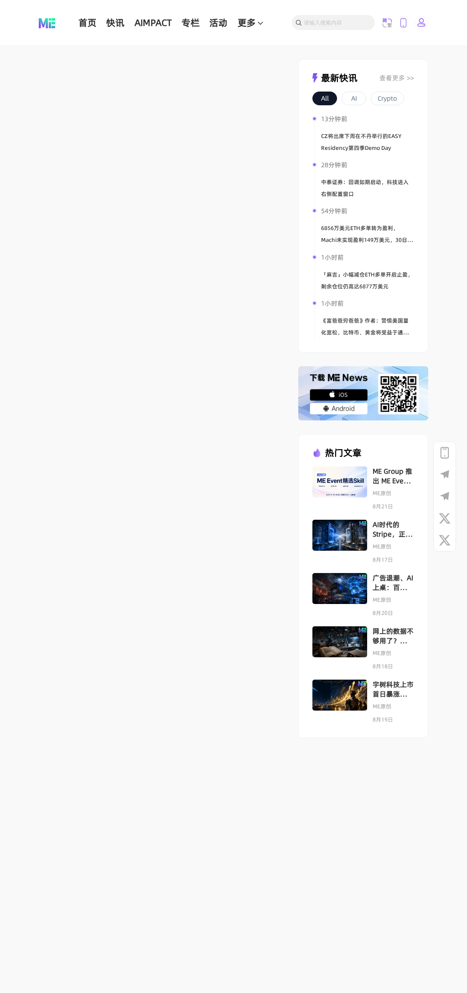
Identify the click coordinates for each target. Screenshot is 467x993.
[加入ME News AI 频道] (445, 496)
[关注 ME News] (445, 518)
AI (354, 98)
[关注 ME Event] (445, 540)
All (325, 98)
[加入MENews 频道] (445, 475)
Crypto (387, 98)
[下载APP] (445, 453)
